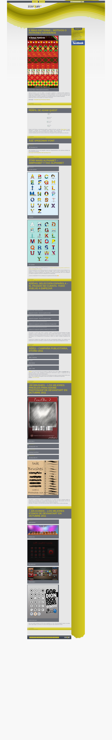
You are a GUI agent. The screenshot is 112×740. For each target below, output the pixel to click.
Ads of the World (35, 377)
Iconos (30, 629)
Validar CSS (55, 637)
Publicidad (30, 345)
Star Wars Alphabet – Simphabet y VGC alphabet (46, 161)
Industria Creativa (76, 33)
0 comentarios (31, 156)
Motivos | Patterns (32, 104)
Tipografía (37, 157)
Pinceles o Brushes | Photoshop (34, 508)
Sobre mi (42, 1)
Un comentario (31, 103)
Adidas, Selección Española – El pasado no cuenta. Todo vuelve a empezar (48, 286)
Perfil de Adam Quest (43, 110)
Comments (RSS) (40, 637)
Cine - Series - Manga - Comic (34, 280)
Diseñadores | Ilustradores (43, 280)
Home (35, 1)
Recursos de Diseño (38, 104)
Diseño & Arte (76, 30)
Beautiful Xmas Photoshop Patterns (42, 99)
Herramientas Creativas (78, 32)
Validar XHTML (49, 637)
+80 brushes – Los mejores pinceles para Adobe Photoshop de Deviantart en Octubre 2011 (48, 389)
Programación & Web (77, 36)
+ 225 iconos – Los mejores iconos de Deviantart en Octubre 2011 (46, 513)
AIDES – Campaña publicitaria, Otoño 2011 (48, 349)
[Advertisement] (62, 19)
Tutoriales (75, 39)
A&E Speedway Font (42, 140)
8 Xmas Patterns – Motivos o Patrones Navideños (47, 31)
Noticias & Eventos (77, 35)
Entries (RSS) (33, 637)
